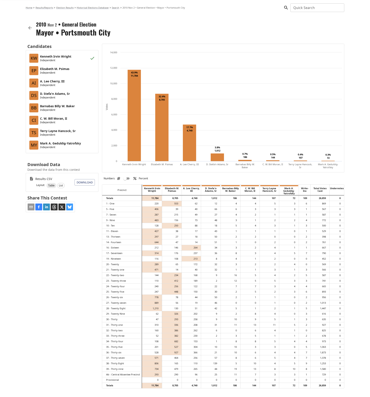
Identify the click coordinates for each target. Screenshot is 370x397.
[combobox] (317, 8)
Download (85, 182)
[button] (51, 185)
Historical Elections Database (93, 7)
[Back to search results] (30, 28)
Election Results (65, 7)
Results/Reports (44, 7)
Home (29, 7)
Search (115, 7)
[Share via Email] (31, 207)
